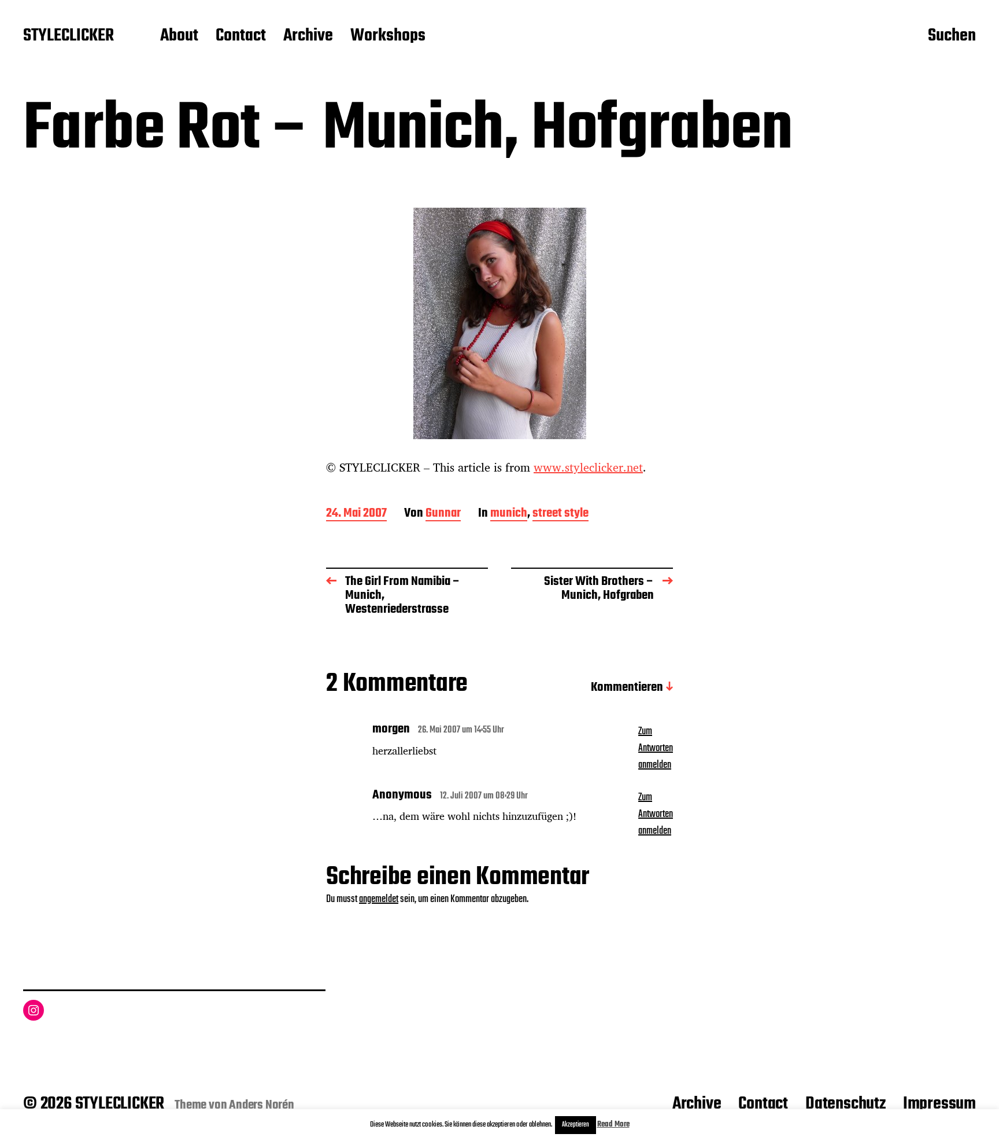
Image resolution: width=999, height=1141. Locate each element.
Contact (241, 36)
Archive (308, 36)
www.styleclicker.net (588, 467)
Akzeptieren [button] (575, 1125)
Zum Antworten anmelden (655, 748)
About (179, 36)
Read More (613, 1124)
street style (560, 514)
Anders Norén (261, 1105)
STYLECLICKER (68, 36)
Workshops (388, 36)
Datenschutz (845, 1104)
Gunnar (443, 514)
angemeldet (378, 899)
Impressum (939, 1104)
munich (508, 514)
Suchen (952, 36)
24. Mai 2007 (356, 514)
